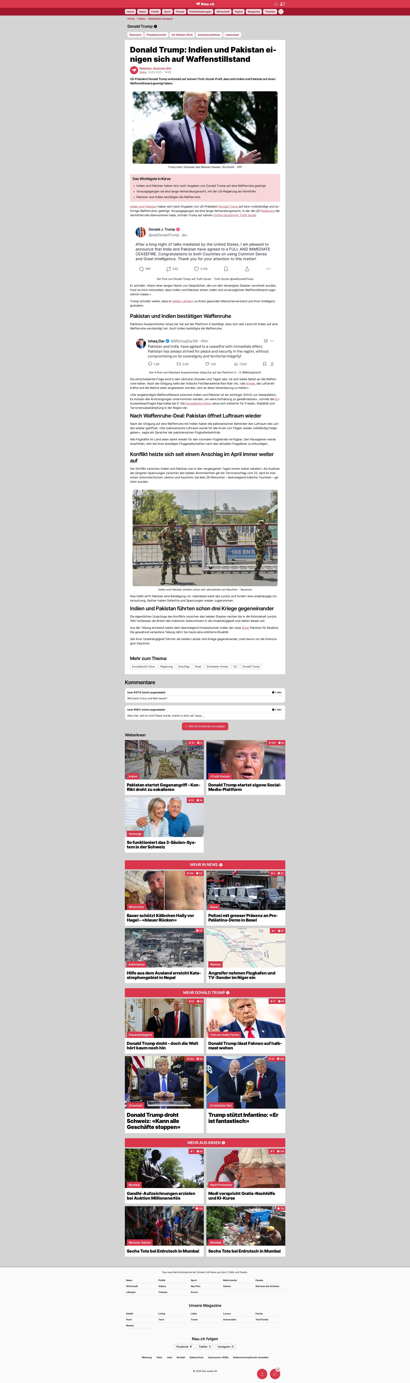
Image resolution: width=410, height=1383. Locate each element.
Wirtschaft (132, 1286)
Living (161, 1313)
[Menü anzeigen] (282, 4)
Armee (250, 383)
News (141, 18)
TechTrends (262, 1319)
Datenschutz (197, 1357)
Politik (161, 1280)
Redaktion (145, 68)
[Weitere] (281, 11)
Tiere (161, 1319)
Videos (162, 1286)
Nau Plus (195, 1286)
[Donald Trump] (205, 26)
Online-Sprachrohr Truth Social (234, 215)
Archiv (194, 1292)
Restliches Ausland (160, 18)
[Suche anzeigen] (276, 4)
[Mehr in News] (205, 864)
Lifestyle (130, 1292)
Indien (143, 72)
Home (131, 18)
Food (129, 1319)
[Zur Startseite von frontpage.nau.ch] (205, 3)
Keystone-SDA (162, 68)
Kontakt (181, 1357)
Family (259, 1313)
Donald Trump (228, 206)
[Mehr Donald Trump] (205, 992)
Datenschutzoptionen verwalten (251, 1357)
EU (277, 399)
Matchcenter (230, 1280)
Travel (194, 1319)
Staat (245, 627)
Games (227, 1286)
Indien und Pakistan (143, 206)
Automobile (229, 1319)
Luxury (227, 1313)
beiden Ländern (182, 301)
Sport (194, 1280)
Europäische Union (198, 403)
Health (129, 1313)
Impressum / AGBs (218, 1357)
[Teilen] (262, 1374)
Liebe (194, 1313)
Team (159, 1357)
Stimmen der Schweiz (267, 1286)
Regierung (268, 211)
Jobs (169, 1357)
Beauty (130, 1325)
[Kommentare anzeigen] (275, 1374)
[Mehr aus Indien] (205, 1142)
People (259, 1280)
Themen (162, 1292)
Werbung (147, 1357)
